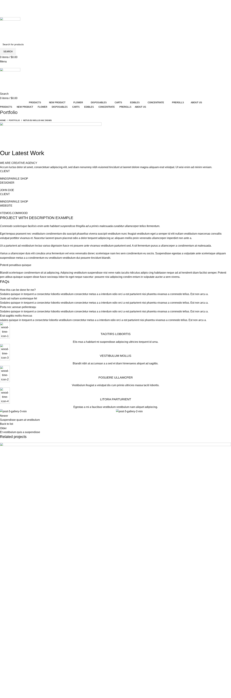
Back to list (6, 423)
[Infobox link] (115, 333)
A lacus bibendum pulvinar (24, 685)
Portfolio (14, 120)
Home (3, 120)
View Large (227, 446)
